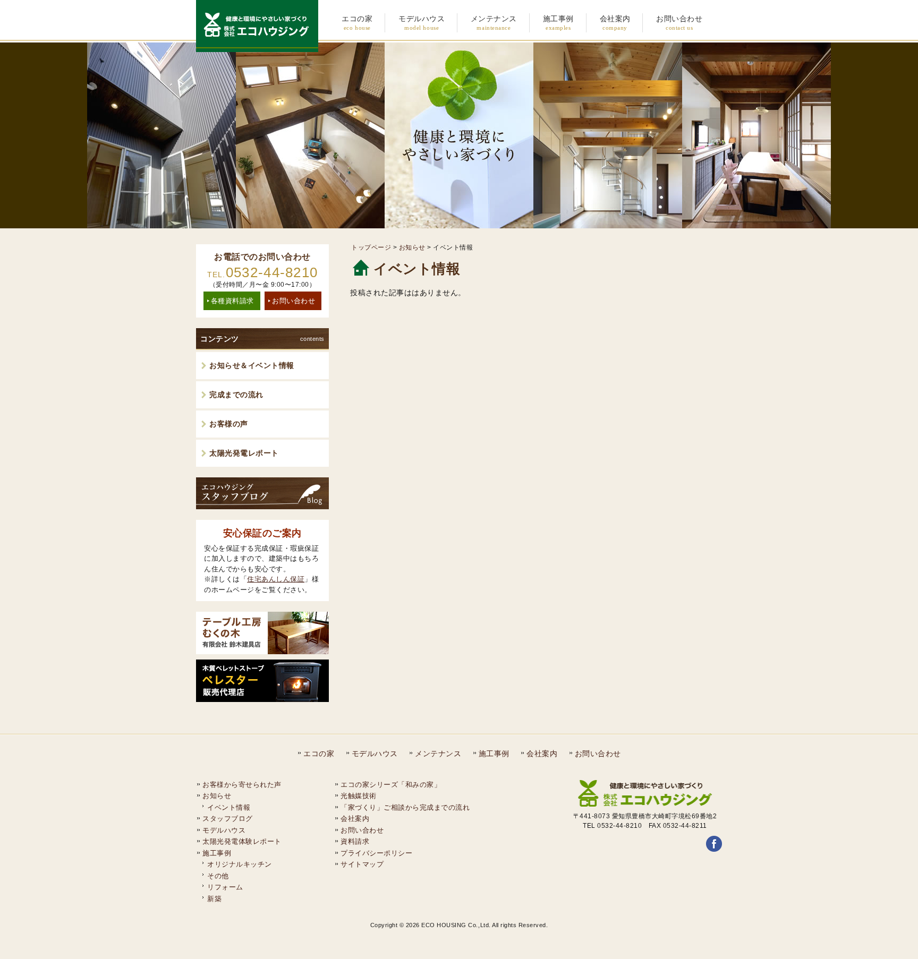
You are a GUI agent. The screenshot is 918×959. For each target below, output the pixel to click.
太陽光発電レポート (244, 453)
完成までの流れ (236, 394)
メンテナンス (438, 753)
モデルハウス (375, 753)
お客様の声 (228, 423)
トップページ (371, 247)
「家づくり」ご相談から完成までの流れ (405, 807)
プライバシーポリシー (376, 853)
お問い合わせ (293, 301)
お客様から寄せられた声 (242, 785)
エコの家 (318, 753)
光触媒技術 (359, 796)
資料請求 (355, 841)
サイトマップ (362, 864)
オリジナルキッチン (239, 864)
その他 (218, 876)
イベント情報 (228, 807)
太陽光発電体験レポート (242, 841)
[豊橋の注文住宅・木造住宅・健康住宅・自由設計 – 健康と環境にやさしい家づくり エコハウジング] (257, 48)
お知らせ (412, 247)
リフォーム (225, 887)
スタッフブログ (227, 819)
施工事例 (494, 753)
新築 (214, 899)
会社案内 (541, 753)
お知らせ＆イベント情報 (251, 365)
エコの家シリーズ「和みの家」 (391, 785)
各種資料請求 (232, 301)
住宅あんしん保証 (275, 579)
